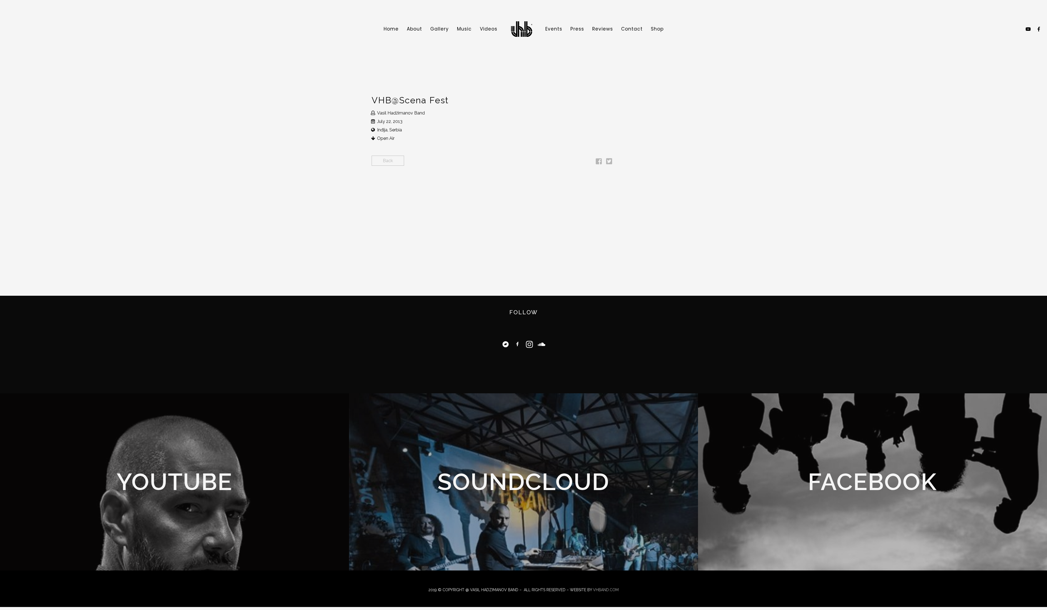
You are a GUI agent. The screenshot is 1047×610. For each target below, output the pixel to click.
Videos (488, 29)
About (414, 29)
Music (464, 29)
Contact (632, 29)
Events (553, 29)
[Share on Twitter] (609, 162)
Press (577, 29)
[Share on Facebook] (599, 162)
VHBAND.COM (606, 590)
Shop (657, 29)
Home (391, 29)
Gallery (439, 29)
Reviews (602, 29)
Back (388, 160)
